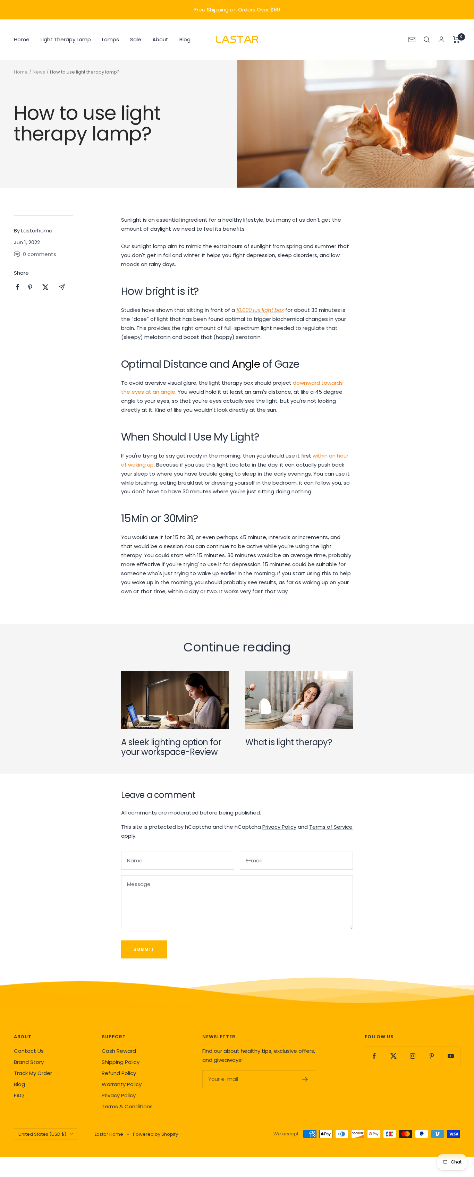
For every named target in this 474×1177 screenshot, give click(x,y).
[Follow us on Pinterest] (431, 1056)
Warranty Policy (122, 1084)
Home (21, 39)
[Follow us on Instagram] (412, 1056)
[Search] (427, 39)
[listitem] (17, 287)
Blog (185, 39)
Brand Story (29, 1062)
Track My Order (33, 1073)
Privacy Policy (279, 826)
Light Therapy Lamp (66, 39)
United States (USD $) (42, 1134)
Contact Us (29, 1051)
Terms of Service (331, 826)
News (39, 72)
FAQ (19, 1095)
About (160, 39)
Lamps (110, 39)
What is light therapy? (288, 742)
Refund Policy (119, 1073)
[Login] (441, 39)
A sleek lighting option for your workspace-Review (171, 747)
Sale (135, 39)
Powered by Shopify (155, 1134)
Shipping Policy (120, 1062)
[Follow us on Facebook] (374, 1056)
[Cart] (456, 39)
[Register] (305, 1079)
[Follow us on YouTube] (450, 1056)
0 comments (39, 254)
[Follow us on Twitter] (393, 1056)
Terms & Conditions (127, 1106)
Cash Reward (119, 1051)
